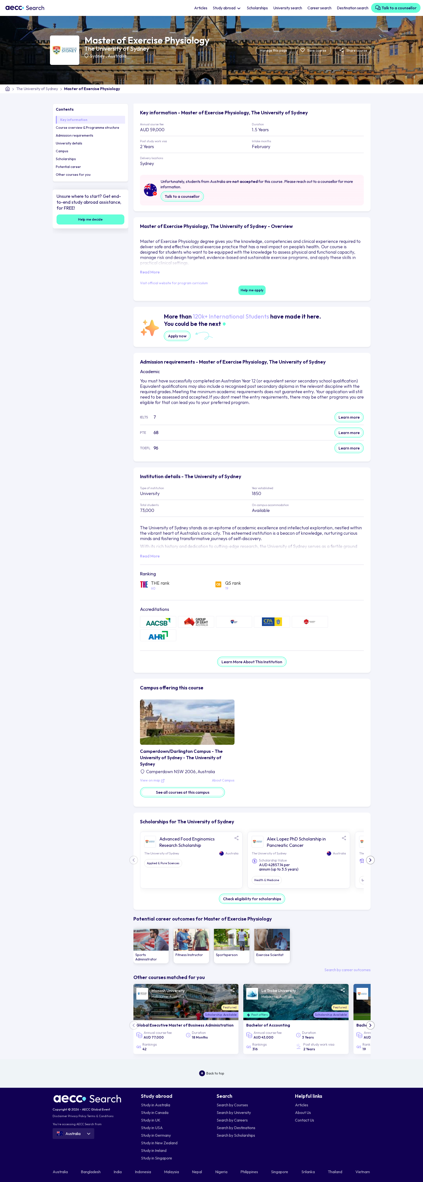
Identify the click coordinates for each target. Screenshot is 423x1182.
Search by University (234, 1112)
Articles (200, 7)
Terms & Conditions (100, 1116)
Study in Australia (155, 1104)
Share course (356, 50)
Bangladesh (91, 1171)
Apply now (177, 335)
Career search (319, 7)
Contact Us (304, 1120)
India (118, 1171)
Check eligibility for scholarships (252, 898)
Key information (73, 120)
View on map (150, 780)
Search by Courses (232, 1104)
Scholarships (257, 7)
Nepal (197, 1171)
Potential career (68, 167)
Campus (62, 151)
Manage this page (273, 50)
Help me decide (90, 219)
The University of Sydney (116, 48)
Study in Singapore (156, 1158)
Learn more (349, 417)
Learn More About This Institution (252, 661)
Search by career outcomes (347, 969)
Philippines (249, 1171)
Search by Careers (232, 1120)
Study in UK (150, 1120)
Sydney (98, 56)
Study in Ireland (153, 1150)
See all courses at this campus (182, 792)
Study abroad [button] (224, 7)
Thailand (335, 1171)
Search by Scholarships (236, 1135)
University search (287, 7)
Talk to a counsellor (399, 7)
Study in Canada (154, 1112)
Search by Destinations (236, 1127)
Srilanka (308, 1171)
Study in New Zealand (159, 1142)
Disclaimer (60, 1116)
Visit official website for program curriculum (174, 283)
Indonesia (143, 1171)
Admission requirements (74, 135)
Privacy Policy (77, 1116)
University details (69, 143)
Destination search (352, 7)
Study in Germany (156, 1135)
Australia (117, 56)
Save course (316, 50)
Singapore (280, 1171)
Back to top (215, 1073)
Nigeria (221, 1171)
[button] (370, 860)
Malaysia (172, 1171)
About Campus (223, 780)
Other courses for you (73, 174)
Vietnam (363, 1171)
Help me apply (252, 290)
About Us (303, 1112)
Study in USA (152, 1127)
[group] (151, 946)
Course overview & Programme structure (87, 127)
